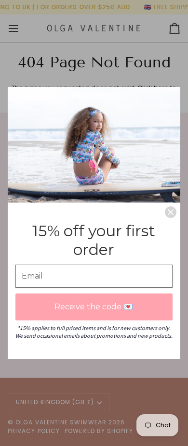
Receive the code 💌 (93, 306)
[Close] (170, 212)
